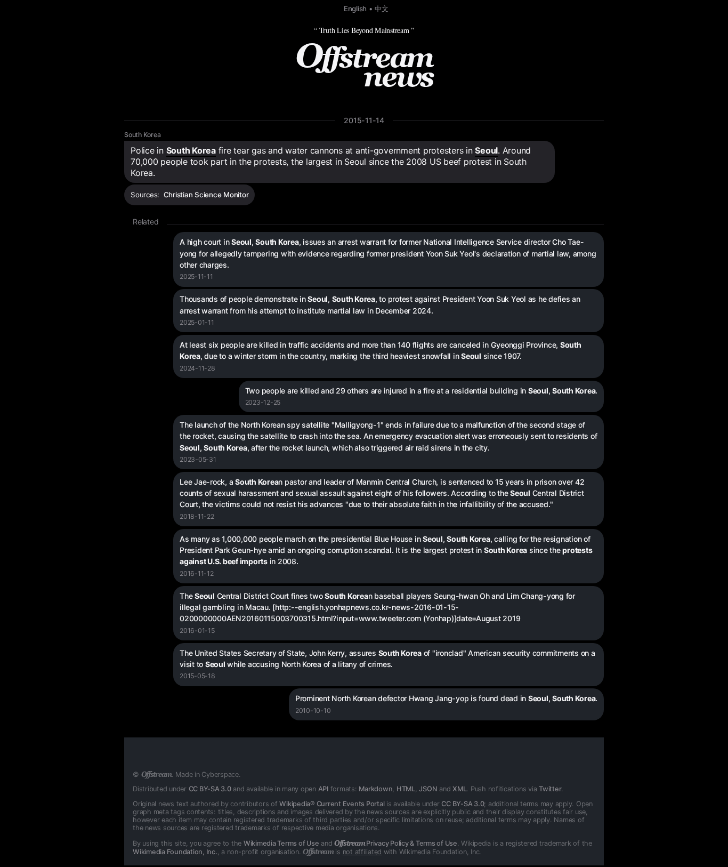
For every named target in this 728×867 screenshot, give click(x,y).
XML (459, 789)
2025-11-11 (196, 276)
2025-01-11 (197, 322)
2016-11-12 (197, 573)
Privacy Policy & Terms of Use (395, 843)
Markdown (375, 789)
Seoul (486, 150)
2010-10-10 (313, 711)
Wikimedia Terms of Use (281, 843)
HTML (406, 789)
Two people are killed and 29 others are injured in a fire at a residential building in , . (421, 390)
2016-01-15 (197, 631)
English (355, 8)
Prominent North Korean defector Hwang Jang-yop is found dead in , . (446, 698)
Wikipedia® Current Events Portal (331, 804)
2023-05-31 (198, 459)
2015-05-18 (197, 676)
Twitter (550, 789)
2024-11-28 (197, 368)
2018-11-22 (197, 516)
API (323, 789)
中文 (382, 8)
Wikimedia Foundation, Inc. (175, 852)
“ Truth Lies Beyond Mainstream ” (364, 30)
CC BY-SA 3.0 (210, 789)
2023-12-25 (263, 402)
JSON (428, 789)
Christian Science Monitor (206, 194)
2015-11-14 (364, 120)
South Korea (142, 135)
